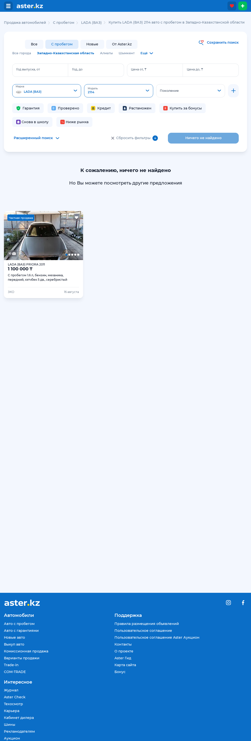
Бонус (120, 672)
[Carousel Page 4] (59, 235)
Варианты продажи (21, 658)
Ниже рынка (77, 122)
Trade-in (11, 665)
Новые (92, 44)
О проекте (123, 651)
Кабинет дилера (19, 717)
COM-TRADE (15, 672)
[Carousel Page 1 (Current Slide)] (12, 235)
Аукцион (12, 738)
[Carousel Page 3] (43, 235)
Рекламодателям (19, 731)
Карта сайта (125, 665)
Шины (9, 724)
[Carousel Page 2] (28, 235)
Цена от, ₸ (139, 69)
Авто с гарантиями (21, 630)
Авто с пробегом (19, 624)
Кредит (104, 108)
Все (34, 44)
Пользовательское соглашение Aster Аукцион (157, 637)
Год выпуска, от (28, 69)
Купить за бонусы (186, 108)
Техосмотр (13, 704)
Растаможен (140, 108)
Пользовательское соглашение (143, 630)
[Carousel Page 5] (75, 235)
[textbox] (46, 91)
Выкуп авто (14, 644)
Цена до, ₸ (195, 69)
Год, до (77, 69)
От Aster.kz (122, 44)
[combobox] (46, 90)
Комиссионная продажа (26, 651)
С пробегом (62, 44)
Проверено (68, 108)
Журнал (11, 690)
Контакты (123, 644)
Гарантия (31, 108)
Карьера (11, 711)
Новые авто (14, 637)
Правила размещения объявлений (146, 624)
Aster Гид (122, 658)
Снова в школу (35, 122)
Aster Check (14, 697)
